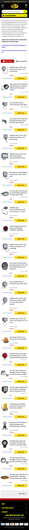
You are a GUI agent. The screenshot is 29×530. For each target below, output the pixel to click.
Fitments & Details (7, 78)
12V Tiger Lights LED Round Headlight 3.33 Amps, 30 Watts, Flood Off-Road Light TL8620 (19, 459)
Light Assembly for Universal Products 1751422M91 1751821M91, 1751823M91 (18, 228)
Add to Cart (21, 78)
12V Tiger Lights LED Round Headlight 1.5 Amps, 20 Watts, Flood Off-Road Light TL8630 (18, 372)
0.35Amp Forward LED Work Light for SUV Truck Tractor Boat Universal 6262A (17, 406)
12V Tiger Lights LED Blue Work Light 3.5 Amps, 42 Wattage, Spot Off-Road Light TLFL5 (18, 389)
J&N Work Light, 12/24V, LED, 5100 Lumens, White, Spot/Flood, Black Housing (18, 156)
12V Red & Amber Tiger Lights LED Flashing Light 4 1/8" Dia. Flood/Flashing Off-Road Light (18, 355)
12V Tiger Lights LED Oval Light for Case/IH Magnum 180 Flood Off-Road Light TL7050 (18, 192)
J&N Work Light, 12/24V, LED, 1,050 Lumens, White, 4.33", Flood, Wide (18, 246)
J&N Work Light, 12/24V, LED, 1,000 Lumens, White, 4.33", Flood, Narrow (18, 137)
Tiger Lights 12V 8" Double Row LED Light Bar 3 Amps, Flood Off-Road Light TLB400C (18, 120)
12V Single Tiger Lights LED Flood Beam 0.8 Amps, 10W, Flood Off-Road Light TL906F (18, 442)
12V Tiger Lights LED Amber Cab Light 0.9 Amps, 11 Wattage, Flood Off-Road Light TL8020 (19, 476)
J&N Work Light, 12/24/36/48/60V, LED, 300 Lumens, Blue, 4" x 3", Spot (17, 209)
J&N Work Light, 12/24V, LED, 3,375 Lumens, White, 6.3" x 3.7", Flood (19, 320)
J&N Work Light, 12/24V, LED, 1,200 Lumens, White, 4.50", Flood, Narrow (18, 69)
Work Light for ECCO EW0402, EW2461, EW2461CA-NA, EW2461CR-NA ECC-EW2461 (18, 424)
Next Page (22, 493)
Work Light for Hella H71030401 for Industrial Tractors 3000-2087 (18, 174)
